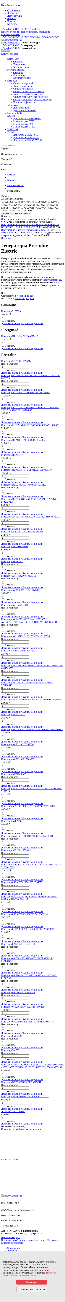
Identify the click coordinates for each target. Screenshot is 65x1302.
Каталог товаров (9, 53)
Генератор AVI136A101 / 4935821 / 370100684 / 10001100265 (32, 729)
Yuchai (10, 132)
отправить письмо (10, 34)
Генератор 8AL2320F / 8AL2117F (18, 944)
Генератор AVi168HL (12, 561)
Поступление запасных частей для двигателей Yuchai (28, 219)
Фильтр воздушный (23, 83)
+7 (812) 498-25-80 (10, 37)
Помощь (11, 21)
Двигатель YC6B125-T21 (26, 137)
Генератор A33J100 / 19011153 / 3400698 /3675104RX (28, 806)
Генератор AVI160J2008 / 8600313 (18, 575)
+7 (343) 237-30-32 (10, 48)
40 (16, 298)
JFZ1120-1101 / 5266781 (13, 1111)
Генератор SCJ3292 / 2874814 (16, 361)
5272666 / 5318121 (36, 204)
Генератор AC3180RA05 (13, 774)
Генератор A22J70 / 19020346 (16, 850)
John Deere (12, 105)
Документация (14, 15)
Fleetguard (12, 80)
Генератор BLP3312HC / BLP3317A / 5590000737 (26, 470)
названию (24, 295)
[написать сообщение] (5, 51)
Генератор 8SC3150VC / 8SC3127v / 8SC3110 (24, 914)
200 (27, 298)
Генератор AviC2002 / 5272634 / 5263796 (22, 531)
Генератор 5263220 (11, 311)
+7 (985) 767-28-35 (30, 29)
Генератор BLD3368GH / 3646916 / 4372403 (23, 484)
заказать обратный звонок (15, 31)
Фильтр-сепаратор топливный (28, 91)
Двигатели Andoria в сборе (27, 118)
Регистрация (13, 5)
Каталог (11, 180)
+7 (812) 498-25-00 (10, 42)
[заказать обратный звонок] (2, 51)
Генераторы (19, 64)
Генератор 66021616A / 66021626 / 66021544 (24, 1006)
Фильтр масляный (22, 86)
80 (19, 298)
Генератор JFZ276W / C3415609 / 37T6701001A (25, 392)
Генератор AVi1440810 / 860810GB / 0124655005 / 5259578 (31, 699)
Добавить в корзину (11, 323)
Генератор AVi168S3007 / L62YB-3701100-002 (25, 1096)
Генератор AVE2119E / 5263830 (17, 744)
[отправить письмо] (8, 51)
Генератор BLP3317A (12, 455)
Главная (11, 174)
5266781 (18, 204)
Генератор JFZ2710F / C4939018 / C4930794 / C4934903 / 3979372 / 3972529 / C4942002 (30, 408)
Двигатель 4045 (21, 107)
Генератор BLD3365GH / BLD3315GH (21, 1082)
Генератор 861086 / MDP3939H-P (18, 992)
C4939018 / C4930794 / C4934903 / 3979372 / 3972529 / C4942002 (30, 209)
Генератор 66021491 (11, 1036)
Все (32, 298)
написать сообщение (39, 31)
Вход (3, 5)
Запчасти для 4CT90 (23, 121)
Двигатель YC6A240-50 (25, 135)
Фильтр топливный (23, 88)
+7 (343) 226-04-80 (10, 29)
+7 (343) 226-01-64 (30, 37)
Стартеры (18, 61)
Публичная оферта (10, 1237)
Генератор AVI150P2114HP (15, 605)
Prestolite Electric (15, 69)
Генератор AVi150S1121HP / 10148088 (20, 590)
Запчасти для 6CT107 (24, 126)
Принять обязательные (32, 1289)
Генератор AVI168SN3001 (14, 546)
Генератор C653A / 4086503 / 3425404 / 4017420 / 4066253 (30, 425)
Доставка (12, 13)
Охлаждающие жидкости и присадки (32, 99)
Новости (11, 18)
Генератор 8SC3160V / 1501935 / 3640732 (22, 882)
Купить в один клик (32, 323)
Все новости (7, 238)
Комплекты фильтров (24, 102)
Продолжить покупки (29, 1129)
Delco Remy (13, 59)
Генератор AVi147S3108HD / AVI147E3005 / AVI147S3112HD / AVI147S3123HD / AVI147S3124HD (29, 620)
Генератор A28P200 (11, 821)
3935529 (42, 201)
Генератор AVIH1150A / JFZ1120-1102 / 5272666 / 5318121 (31, 516)
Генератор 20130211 (11, 1050)
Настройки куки (10, 1203)
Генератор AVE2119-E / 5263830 (17, 759)
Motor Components (52, 279)
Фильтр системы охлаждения (28, 94)
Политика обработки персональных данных (24, 1240)
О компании (13, 10)
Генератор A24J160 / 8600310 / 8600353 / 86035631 (27, 836)
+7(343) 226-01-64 (10, 1225)
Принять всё (31, 1282)
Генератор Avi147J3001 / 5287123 (18, 650)
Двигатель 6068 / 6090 (24, 110)
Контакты (12, 24)
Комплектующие (22, 67)
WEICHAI (12, 129)
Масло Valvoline (15, 113)
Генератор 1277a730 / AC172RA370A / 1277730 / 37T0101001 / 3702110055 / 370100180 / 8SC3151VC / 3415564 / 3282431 (32, 1066)
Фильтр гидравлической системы (30, 97)
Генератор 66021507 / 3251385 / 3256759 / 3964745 (27, 1021)
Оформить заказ (9, 1129)
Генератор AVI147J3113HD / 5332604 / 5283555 (25, 636)
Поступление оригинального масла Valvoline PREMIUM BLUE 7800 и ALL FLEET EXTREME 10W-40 (30, 225)
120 (23, 298)
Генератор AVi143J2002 (13, 714)
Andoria (11, 116)
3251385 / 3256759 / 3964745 (19, 201)
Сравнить (10, 320)
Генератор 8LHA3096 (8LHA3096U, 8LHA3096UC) (27, 929)
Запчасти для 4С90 (23, 124)
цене (32, 295)
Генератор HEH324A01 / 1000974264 (20, 336)
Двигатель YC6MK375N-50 (27, 140)
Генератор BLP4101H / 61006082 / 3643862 (23, 440)
